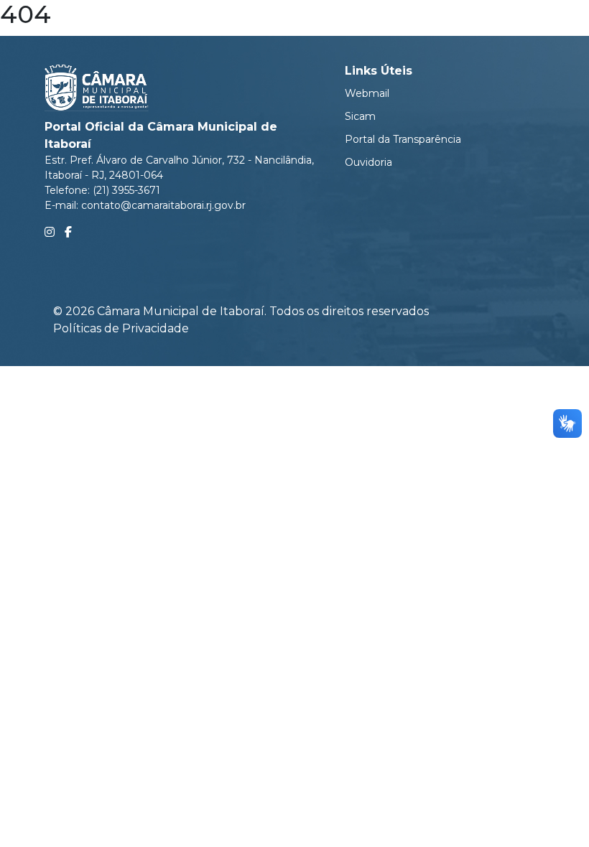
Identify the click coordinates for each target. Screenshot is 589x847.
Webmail (367, 93)
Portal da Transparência (403, 139)
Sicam (360, 116)
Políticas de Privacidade (121, 328)
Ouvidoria (368, 162)
